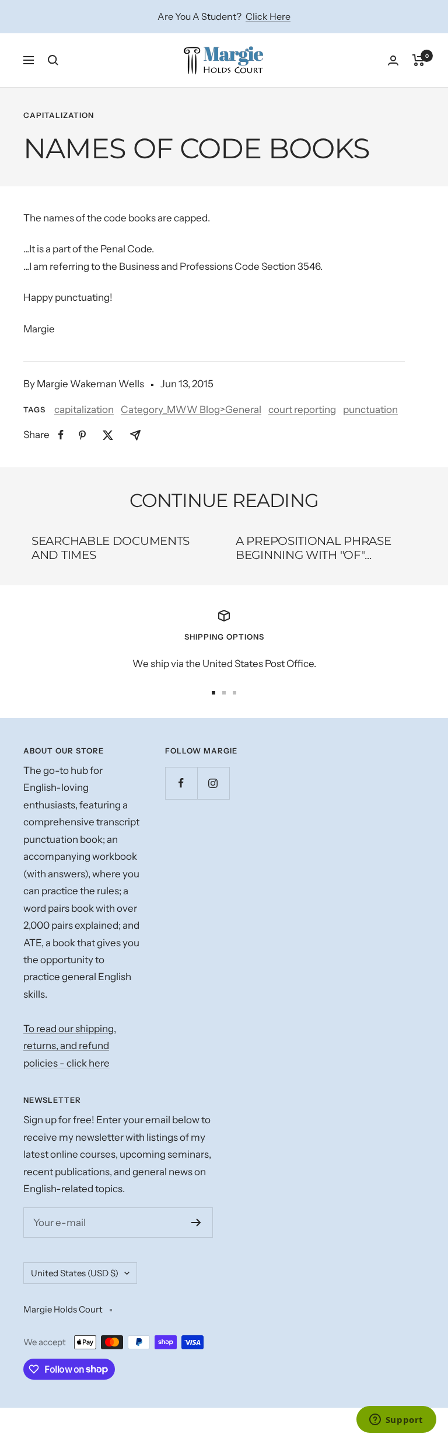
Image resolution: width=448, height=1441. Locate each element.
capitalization (58, 115)
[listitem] (61, 435)
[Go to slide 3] (234, 693)
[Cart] (418, 60)
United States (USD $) (74, 1273)
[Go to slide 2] (224, 693)
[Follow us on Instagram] (213, 783)
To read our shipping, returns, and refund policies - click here (69, 1046)
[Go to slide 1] (213, 693)
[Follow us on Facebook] (181, 783)
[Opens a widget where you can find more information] (396, 1420)
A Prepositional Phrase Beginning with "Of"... (313, 548)
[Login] (393, 60)
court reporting (302, 409)
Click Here (268, 16)
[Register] (196, 1222)
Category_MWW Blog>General (191, 409)
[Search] (53, 60)
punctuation (370, 409)
